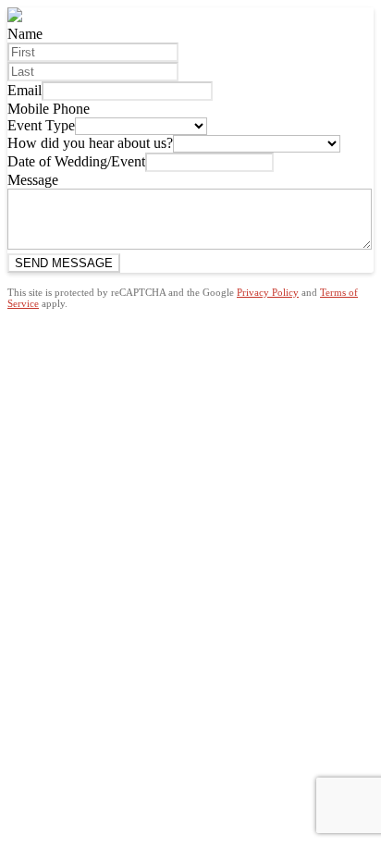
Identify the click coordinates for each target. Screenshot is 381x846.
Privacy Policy (268, 292)
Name (25, 34)
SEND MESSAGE (64, 263)
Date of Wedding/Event (76, 161)
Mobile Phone (48, 108)
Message (32, 180)
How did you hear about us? (90, 143)
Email (24, 90)
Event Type (41, 125)
